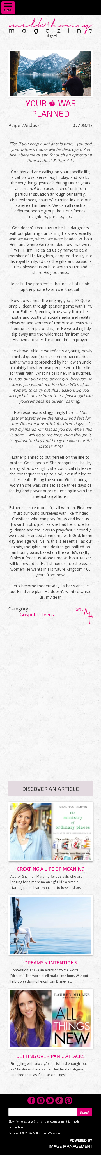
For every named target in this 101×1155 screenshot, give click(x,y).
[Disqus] (50, 694)
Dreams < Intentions (50, 962)
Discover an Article (50, 788)
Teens (47, 614)
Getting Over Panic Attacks (50, 1056)
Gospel (27, 614)
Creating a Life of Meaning (50, 869)
